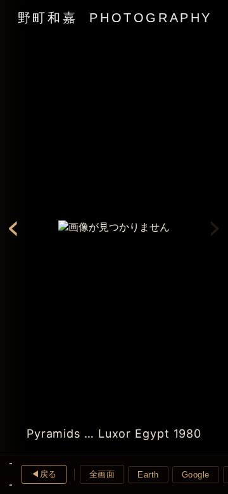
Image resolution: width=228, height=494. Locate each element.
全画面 (102, 474)
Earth (148, 474)
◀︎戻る (44, 474)
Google (196, 474)
